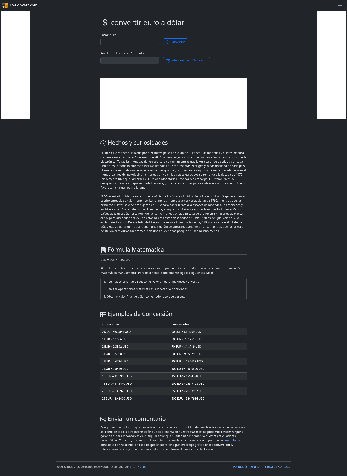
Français (269, 467)
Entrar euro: (108, 35)
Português (240, 467)
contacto (230, 440)
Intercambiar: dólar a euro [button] (188, 60)
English (256, 467)
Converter (177, 42)
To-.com (22, 5)
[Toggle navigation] (340, 5)
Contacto (284, 467)
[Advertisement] (15, 65)
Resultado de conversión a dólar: (122, 53)
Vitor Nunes (138, 467)
